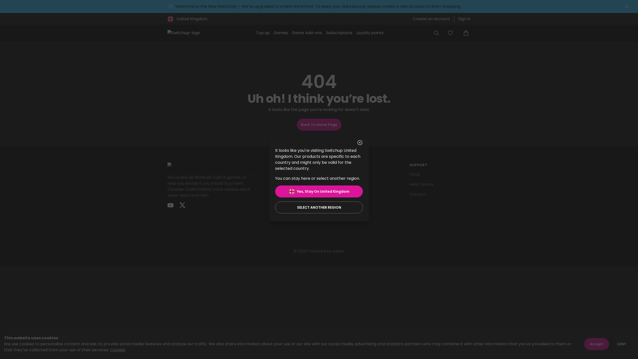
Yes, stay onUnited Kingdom (323, 191)
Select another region (319, 207)
